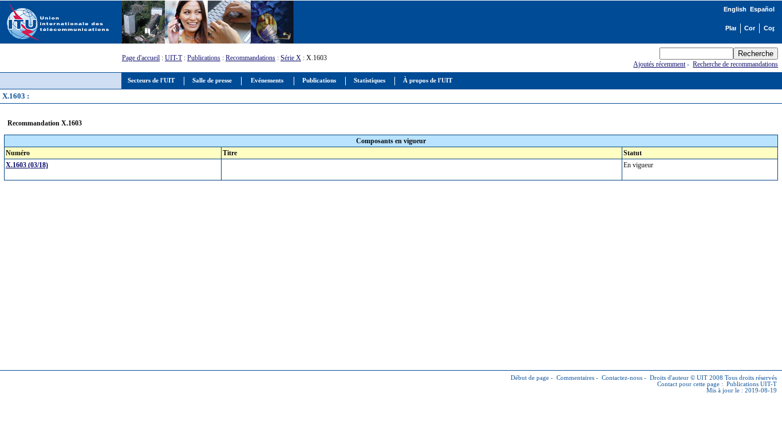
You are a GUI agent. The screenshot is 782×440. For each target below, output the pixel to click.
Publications (203, 58)
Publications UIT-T (751, 384)
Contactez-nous (622, 378)
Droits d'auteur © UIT (679, 378)
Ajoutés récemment (659, 64)
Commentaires (575, 378)
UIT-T (173, 58)
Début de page (530, 378)
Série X (291, 58)
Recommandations (250, 58)
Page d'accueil (141, 58)
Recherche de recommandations (735, 64)
